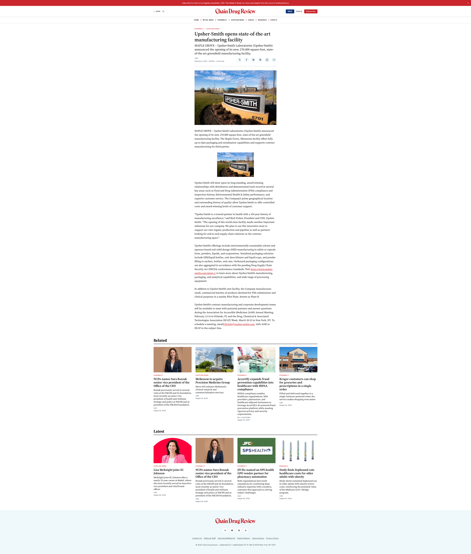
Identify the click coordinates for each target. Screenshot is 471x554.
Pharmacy (222, 20)
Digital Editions (243, 538)
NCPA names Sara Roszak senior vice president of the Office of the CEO (172, 382)
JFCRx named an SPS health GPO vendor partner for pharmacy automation (255, 473)
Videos (251, 20)
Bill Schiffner (243, 417)
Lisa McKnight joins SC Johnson (169, 471)
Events (274, 20)
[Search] (163, 11)
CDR (196, 58)
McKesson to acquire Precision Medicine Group (213, 380)
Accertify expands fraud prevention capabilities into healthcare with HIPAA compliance (255, 384)
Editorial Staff (210, 538)
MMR (290, 11)
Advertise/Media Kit (226, 538)
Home (196, 20)
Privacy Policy (272, 538)
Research (262, 20)
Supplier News (237, 20)
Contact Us (197, 538)
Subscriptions (258, 538)
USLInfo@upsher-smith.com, (239, 324)
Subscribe (310, 11)
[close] (468, 3)
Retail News (208, 20)
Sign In (299, 11)
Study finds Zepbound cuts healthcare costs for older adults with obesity (296, 473)
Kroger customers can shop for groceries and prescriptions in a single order (297, 384)
